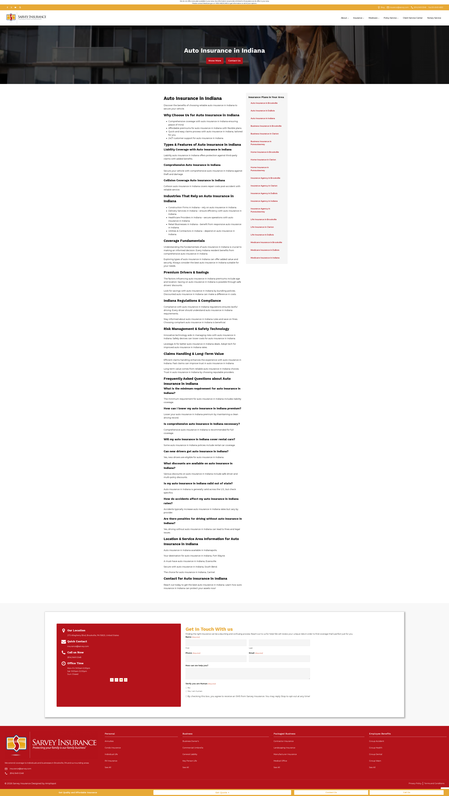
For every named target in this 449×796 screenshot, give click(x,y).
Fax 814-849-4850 (435, 7)
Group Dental (375, 754)
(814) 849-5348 (17, 773)
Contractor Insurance (284, 741)
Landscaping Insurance (284, 748)
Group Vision (375, 761)
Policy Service (390, 18)
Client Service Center (413, 18)
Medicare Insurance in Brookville (266, 242)
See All (108, 767)
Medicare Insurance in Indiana (265, 258)
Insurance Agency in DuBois (264, 193)
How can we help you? (197, 665)
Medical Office (280, 761)
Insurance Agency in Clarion (264, 186)
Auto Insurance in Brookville (264, 103)
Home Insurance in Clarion (263, 160)
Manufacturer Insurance (285, 754)
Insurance (357, 18)
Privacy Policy (415, 783)
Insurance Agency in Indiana (264, 201)
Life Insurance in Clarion (262, 227)
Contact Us (234, 60)
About (344, 18)
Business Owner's (191, 741)
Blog (383, 7)
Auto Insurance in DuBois (263, 111)
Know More (214, 60)
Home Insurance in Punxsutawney (260, 169)
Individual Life (111, 754)
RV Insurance (111, 761)
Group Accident (376, 741)
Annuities (109, 741)
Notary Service (434, 18)
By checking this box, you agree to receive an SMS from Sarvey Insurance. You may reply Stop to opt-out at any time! (249, 696)
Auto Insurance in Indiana (263, 118)
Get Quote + (222, 792)
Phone (193, 653)
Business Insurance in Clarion (265, 134)
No (189, 688)
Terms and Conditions (434, 783)
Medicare (373, 18)
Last (251, 648)
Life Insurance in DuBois (262, 235)
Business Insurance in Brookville (266, 126)
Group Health (375, 748)
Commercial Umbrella (193, 748)
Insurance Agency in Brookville (265, 178)
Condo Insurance (113, 748)
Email (256, 653)
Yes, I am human (195, 691)
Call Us (406, 792)
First (187, 648)
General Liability (190, 754)
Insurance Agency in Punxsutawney (260, 210)
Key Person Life (190, 761)
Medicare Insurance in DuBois (265, 250)
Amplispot (50, 783)
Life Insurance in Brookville (264, 219)
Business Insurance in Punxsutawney (261, 143)
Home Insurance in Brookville (265, 152)
